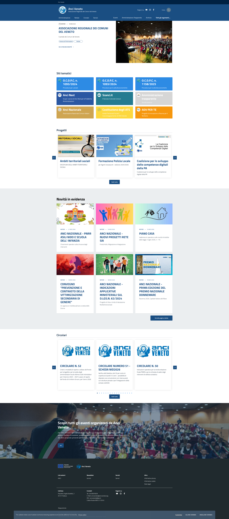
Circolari (86, 18)
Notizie (77, 18)
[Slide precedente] (54, 158)
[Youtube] (146, 10)
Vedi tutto (114, 182)
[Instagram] (149, 10)
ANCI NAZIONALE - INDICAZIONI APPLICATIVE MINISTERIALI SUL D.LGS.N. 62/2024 (111, 291)
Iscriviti (89, 478)
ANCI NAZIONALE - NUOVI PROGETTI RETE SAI (114, 237)
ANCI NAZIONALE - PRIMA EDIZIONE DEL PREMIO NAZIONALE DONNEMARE (152, 289)
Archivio (149, 17)
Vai (61, 445)
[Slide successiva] (175, 158)
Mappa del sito (62, 508)
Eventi (115, 17)
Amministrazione (64, 18)
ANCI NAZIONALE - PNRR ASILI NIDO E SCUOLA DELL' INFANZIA (75, 237)
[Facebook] (153, 10)
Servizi (95, 18)
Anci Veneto (61, 2)
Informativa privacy (150, 478)
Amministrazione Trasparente (132, 17)
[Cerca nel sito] (169, 10)
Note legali (147, 484)
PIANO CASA (146, 233)
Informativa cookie (149, 481)
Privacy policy (82, 515)
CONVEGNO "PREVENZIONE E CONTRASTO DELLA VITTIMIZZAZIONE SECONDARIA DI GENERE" (72, 293)
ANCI (59, 478)
